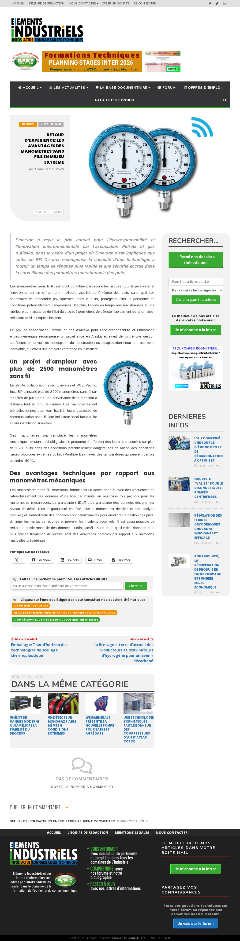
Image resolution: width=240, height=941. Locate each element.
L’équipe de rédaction (46, 3)
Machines (28, 124)
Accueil (18, 3)
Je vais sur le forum (196, 924)
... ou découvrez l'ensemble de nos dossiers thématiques (56, 619)
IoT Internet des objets (31, 605)
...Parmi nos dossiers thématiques (196, 260)
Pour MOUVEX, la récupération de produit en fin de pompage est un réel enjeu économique (207, 572)
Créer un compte (115, 3)
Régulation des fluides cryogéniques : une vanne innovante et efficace (208, 526)
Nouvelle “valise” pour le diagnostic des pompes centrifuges (208, 488)
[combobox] (68, 586)
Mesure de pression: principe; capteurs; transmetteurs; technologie (65, 612)
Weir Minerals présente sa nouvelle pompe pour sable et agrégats (100, 725)
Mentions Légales (132, 832)
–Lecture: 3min (51, 124)
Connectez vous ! (133, 821)
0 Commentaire (56, 211)
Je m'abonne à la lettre (196, 330)
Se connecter (145, 3)
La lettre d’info (116, 100)
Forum (168, 87)
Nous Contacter (82, 3)
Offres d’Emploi (204, 87)
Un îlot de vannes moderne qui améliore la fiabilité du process (25, 725)
